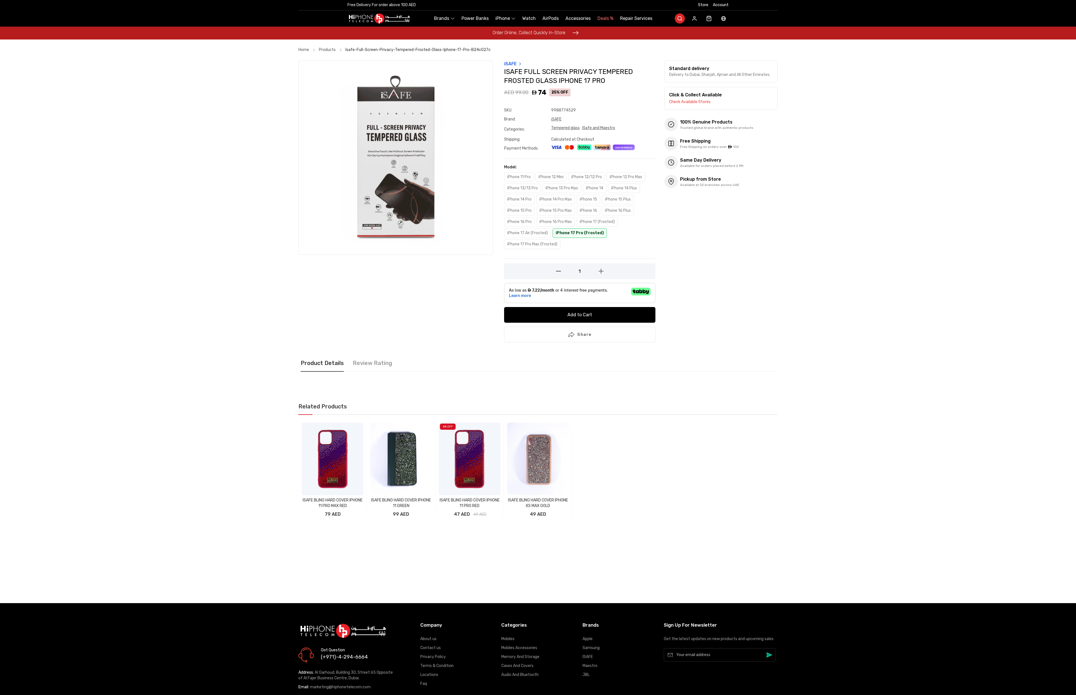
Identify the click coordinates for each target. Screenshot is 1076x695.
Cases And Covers (517, 665)
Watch (529, 18)
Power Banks (475, 18)
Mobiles (507, 638)
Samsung (591, 647)
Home (303, 49)
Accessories (578, 18)
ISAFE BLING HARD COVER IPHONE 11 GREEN (401, 503)
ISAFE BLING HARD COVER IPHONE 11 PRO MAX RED (333, 503)
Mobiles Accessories (519, 647)
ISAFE (588, 656)
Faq (423, 683)
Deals (605, 18)
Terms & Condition (437, 665)
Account (721, 5)
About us (428, 638)
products (327, 49)
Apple (588, 638)
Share (584, 334)
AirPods (550, 18)
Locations (429, 674)
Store (703, 5)
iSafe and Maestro (598, 127)
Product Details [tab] (322, 363)
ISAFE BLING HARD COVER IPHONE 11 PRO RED (470, 503)
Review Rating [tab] (372, 363)
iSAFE (556, 119)
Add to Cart (579, 314)
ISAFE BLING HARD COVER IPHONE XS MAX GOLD (538, 503)
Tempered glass (565, 127)
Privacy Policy (433, 656)
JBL (586, 674)
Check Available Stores (690, 101)
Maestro (590, 665)
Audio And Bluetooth (520, 674)
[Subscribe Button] (769, 655)
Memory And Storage (520, 656)
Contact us (430, 647)
